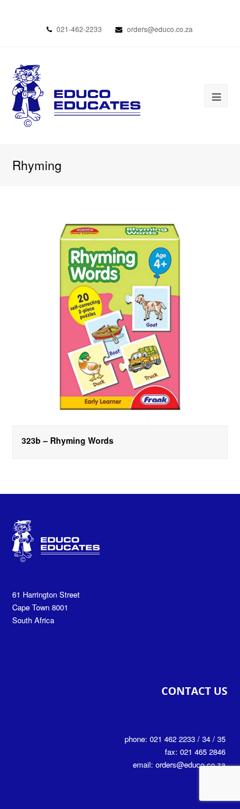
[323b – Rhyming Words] (120, 317)
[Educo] (76, 94)
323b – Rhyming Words (68, 440)
